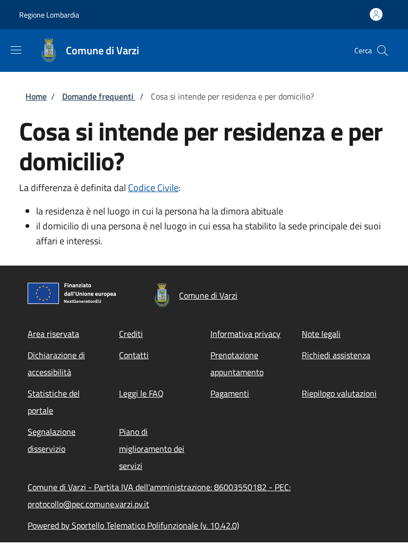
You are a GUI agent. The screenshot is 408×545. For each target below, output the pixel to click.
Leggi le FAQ (141, 393)
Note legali (321, 333)
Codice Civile (153, 187)
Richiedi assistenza (336, 355)
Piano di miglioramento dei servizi (151, 448)
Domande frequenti (98, 96)
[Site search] (382, 50)
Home (36, 96)
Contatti (134, 355)
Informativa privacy (245, 333)
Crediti (131, 333)
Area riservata (53, 333)
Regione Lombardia (49, 14)
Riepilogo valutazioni (339, 393)
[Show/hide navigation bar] (16, 50)
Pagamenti (229, 393)
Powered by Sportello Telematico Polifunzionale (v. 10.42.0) (133, 525)
